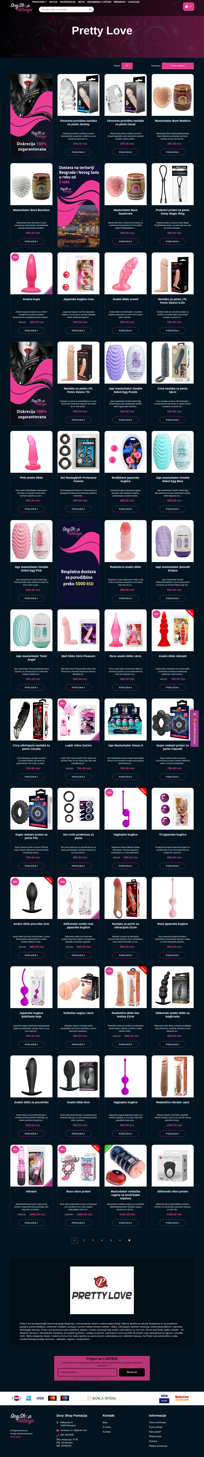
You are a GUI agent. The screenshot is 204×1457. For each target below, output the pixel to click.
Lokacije (133, 2)
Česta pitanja (155, 1427)
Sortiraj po (155, 66)
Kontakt (106, 1431)
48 (127, 65)
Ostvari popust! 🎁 (195, 731)
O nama (107, 1427)
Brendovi (119, 2)
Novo (81, 2)
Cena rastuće (178, 65)
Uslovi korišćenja (157, 1422)
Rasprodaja (68, 2)
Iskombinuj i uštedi (99, 2)
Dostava (153, 1441)
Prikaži (117, 66)
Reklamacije (155, 1436)
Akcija (53, 2)
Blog (105, 1422)
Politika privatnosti (158, 1446)
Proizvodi (38, 2)
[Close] (194, 714)
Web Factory (15, 1437)
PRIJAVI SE (132, 1372)
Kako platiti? (155, 1431)
